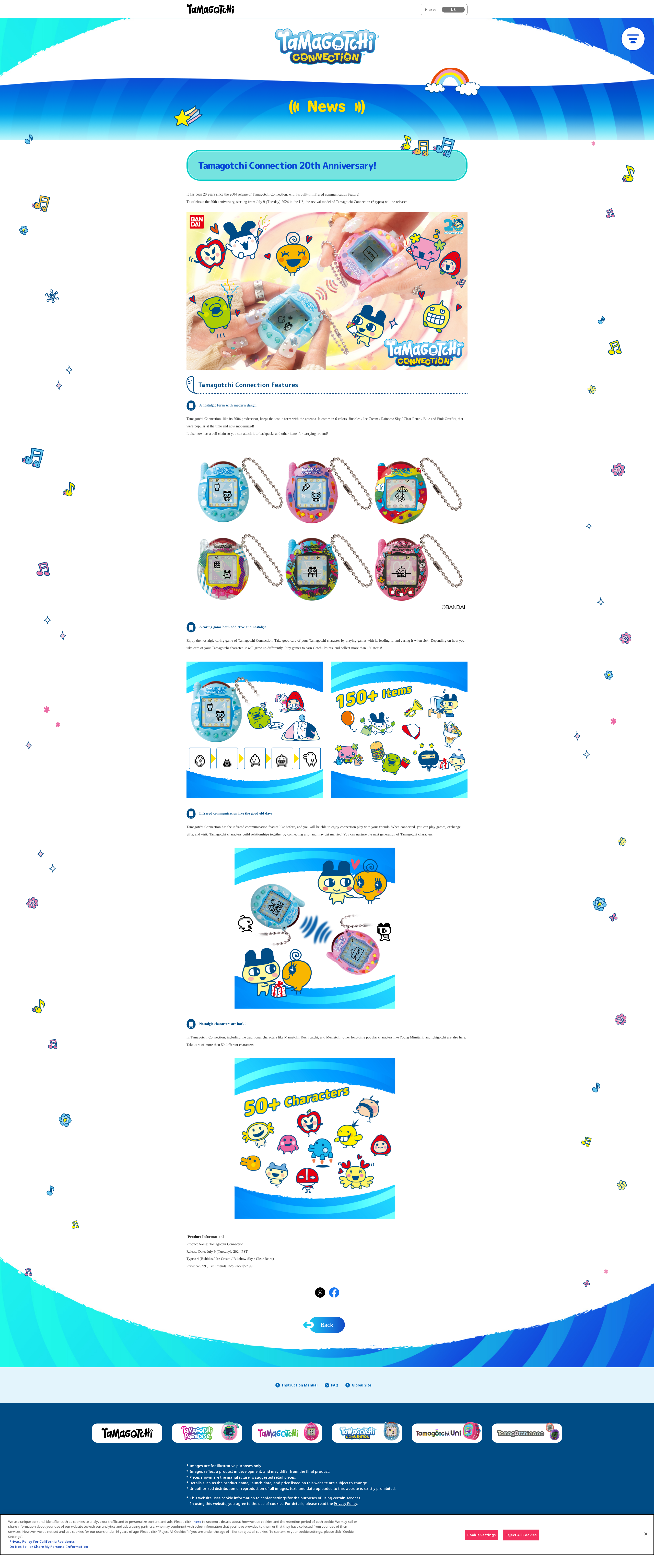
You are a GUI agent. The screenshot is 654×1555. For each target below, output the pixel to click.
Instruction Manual (300, 1385)
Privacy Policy (345, 1503)
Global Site (361, 1385)
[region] (327, 1534)
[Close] (645, 1533)
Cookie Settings (481, 1535)
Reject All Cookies (521, 1535)
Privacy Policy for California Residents (42, 1541)
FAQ (334, 1385)
